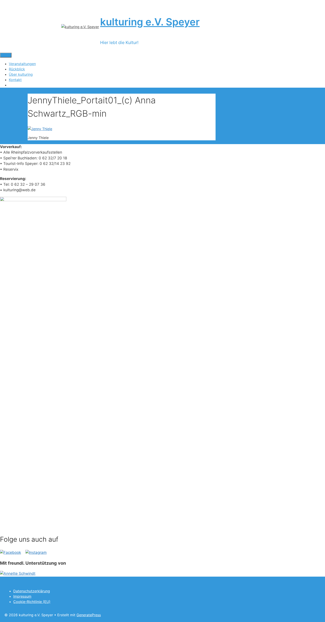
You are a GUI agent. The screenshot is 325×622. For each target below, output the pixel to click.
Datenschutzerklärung (31, 591)
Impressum (22, 596)
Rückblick (17, 69)
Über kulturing (21, 74)
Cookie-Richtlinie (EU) (31, 601)
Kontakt (15, 79)
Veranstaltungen (22, 64)
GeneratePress (88, 615)
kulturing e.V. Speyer (150, 22)
